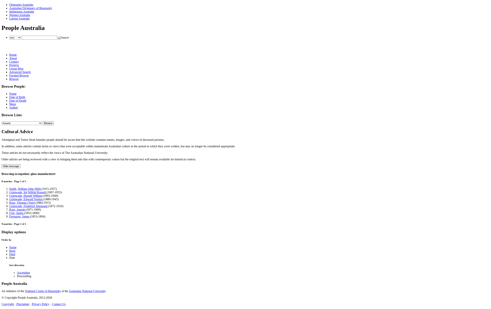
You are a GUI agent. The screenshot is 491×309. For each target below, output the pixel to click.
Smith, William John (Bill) (25, 188)
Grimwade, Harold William (26, 195)
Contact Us (59, 304)
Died (12, 254)
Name (12, 93)
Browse (14, 79)
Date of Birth (17, 97)
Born (12, 250)
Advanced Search (20, 72)
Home (13, 54)
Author (13, 107)
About (13, 58)
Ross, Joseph (17, 209)
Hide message (11, 166)
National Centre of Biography (43, 291)
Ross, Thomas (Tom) (22, 202)
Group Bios (16, 68)
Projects (14, 65)
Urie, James (16, 213)
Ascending (23, 272)
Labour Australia (19, 18)
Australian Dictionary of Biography (30, 8)
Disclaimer (22, 304)
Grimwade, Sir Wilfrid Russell (28, 192)
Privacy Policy (40, 304)
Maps (12, 104)
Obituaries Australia (21, 4)
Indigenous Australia (21, 11)
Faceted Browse (19, 75)
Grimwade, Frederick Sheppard (28, 206)
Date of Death (17, 100)
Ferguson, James (19, 216)
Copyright (8, 304)
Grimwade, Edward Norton (26, 199)
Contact (14, 61)
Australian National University (87, 291)
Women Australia (19, 15)
